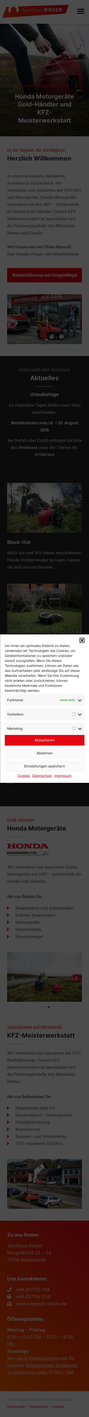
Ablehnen (45, 753)
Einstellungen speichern (44, 766)
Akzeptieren (44, 740)
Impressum (62, 776)
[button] (82, 640)
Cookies (24, 776)
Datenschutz (42, 776)
